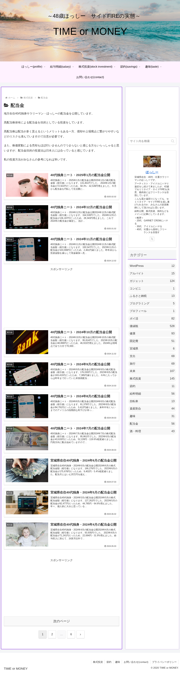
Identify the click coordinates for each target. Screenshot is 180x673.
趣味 (117, 662)
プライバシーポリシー (164, 662)
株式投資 (98, 662)
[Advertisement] (61, 296)
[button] (173, 141)
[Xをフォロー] (152, 239)
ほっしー (152, 172)
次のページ (61, 621)
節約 (109, 662)
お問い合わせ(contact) (136, 662)
